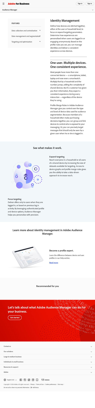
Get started (14, 317)
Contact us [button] (7, 346)
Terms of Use (40, 384)
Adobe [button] (6, 372)
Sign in (80, 4)
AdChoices (36, 387)
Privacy (33, 384)
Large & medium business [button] (13, 357)
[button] (10, 379)
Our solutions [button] (8, 352)
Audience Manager (9, 10)
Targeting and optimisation (22, 42)
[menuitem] (26, 30)
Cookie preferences (50, 384)
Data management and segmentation (26, 36)
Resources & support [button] (11, 367)
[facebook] (21, 380)
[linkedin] (33, 380)
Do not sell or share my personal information (16, 387)
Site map (60, 384)
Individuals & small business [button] (13, 362)
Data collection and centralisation (24, 31)
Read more (53, 263)
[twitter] (29, 380)
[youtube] (37, 380)
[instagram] (25, 380)
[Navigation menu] (3, 3)
